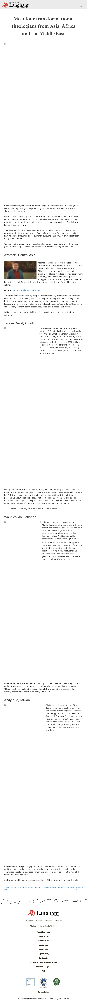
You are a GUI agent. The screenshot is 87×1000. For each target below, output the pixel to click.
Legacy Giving (44, 954)
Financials (43, 949)
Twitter (39, 920)
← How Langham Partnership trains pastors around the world (23, 888)
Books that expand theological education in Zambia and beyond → (63, 888)
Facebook (48, 920)
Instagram (29, 920)
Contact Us (43, 958)
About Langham (43, 932)
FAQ (43, 971)
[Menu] (81, 5)
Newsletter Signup (43, 967)
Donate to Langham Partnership (43, 962)
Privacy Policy (43, 992)
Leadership (43, 945)
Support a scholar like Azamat (26, 290)
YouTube (58, 920)
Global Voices (43, 936)
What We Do (43, 941)
